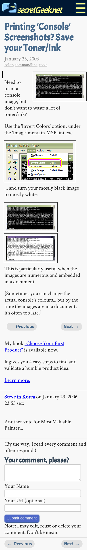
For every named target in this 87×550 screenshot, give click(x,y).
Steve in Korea (19, 396)
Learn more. (17, 379)
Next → (71, 326)
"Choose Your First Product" (34, 346)
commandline (26, 64)
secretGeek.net (39, 10)
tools (43, 64)
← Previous (21, 326)
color (8, 64)
